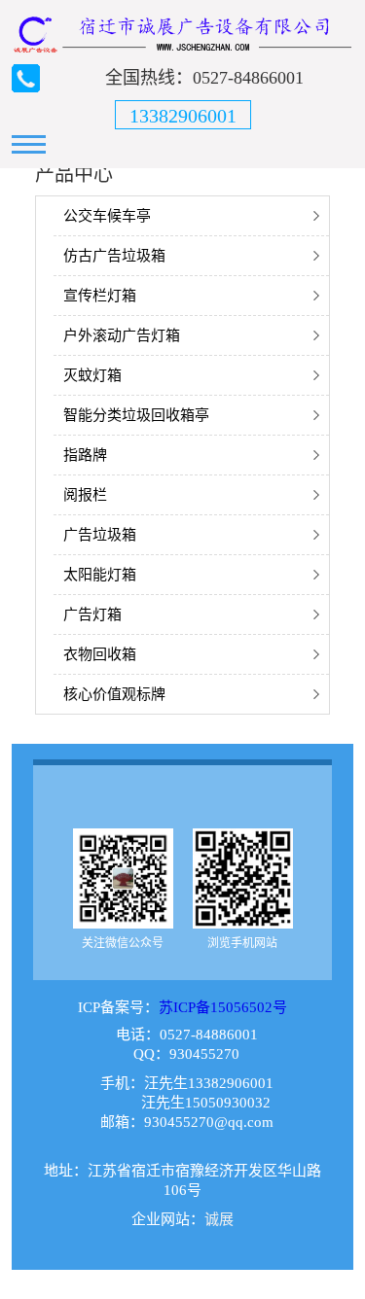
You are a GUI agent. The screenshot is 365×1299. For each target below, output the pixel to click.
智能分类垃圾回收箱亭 (136, 415)
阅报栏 (85, 495)
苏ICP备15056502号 (223, 1007)
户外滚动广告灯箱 (121, 335)
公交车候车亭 (107, 216)
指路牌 (85, 455)
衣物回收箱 (99, 654)
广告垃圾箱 (99, 535)
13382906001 (183, 115)
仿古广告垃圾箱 (114, 255)
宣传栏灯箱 (99, 295)
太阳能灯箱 (99, 574)
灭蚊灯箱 (92, 375)
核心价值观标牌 (114, 694)
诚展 (219, 1219)
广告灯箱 (92, 614)
